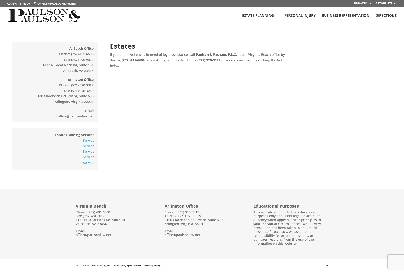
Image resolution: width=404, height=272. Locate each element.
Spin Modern (134, 265)
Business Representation (345, 16)
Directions (386, 16)
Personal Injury (300, 16)
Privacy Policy (152, 265)
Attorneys (384, 3)
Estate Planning (258, 16)
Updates (360, 3)
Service (88, 140)
